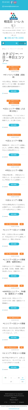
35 (19, 378)
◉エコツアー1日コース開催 (14, 230)
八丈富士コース (14, 103)
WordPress (13, 397)
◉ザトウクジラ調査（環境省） (14, 76)
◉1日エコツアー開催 (14, 141)
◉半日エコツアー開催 (14, 170)
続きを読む (14, 91)
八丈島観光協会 (14, 69)
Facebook (13, 402)
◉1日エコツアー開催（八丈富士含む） (14, 110)
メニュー (21, 43)
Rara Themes (14, 396)
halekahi (6, 93)
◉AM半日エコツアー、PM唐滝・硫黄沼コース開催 (14, 292)
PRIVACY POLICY (14, 399)
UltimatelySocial (14, 409)
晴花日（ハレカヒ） (14, 23)
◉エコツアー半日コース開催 (14, 353)
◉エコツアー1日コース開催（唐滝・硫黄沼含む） (14, 260)
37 (11, 382)
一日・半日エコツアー (13, 67)
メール (5, 402)
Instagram (21, 402)
